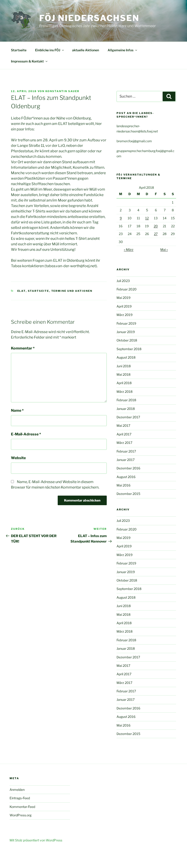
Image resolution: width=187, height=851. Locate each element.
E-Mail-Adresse (26, 434)
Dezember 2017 (128, 417)
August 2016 (126, 477)
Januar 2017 (126, 460)
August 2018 (126, 357)
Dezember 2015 (128, 494)
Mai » (164, 249)
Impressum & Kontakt (27, 61)
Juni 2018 (124, 366)
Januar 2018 (126, 409)
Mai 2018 (123, 374)
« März (128, 249)
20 (156, 226)
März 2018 (124, 391)
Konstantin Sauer (62, 91)
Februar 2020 (127, 289)
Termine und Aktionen (72, 290)
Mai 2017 (123, 425)
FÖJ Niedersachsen (89, 18)
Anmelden (17, 790)
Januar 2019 (126, 332)
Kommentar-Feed (22, 807)
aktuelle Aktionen (85, 50)
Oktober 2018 (127, 340)
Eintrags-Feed (20, 798)
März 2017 (124, 443)
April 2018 (124, 383)
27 (156, 234)
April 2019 (124, 306)
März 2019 (124, 315)
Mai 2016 (123, 485)
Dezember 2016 (128, 468)
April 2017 (124, 434)
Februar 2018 (126, 400)
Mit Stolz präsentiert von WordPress (36, 840)
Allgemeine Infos (120, 50)
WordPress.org (20, 815)
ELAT (21, 290)
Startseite (18, 50)
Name (17, 410)
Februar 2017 (126, 451)
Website (18, 458)
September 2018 (129, 349)
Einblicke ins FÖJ (47, 50)
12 (147, 218)
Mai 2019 (123, 298)
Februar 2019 (126, 323)
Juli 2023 (123, 281)
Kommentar (23, 348)
